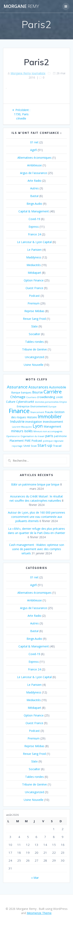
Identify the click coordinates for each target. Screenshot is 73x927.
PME (28, 441)
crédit (59, 397)
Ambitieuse (34, 165)
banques (26, 392)
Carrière (53, 391)
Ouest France (34, 288)
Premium (34, 303)
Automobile (57, 387)
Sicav (34, 445)
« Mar (35, 878)
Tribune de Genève (34, 349)
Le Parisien (34, 250)
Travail (57, 446)
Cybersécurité (25, 402)
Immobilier (50, 416)
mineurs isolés (22, 431)
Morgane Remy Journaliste (28, 73)
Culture (10, 402)
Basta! (34, 196)
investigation (33, 422)
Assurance (17, 387)
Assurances (38, 386)
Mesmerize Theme (39, 913)
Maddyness (33, 257)
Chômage (17, 396)
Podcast (34, 296)
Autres (34, 188)
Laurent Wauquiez (22, 426)
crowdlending (46, 397)
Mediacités (34, 265)
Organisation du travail (32, 436)
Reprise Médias (34, 311)
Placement (17, 440)
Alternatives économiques (34, 157)
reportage (17, 446)
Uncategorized (34, 357)
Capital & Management (33, 211)
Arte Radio (34, 180)
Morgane (21, 6)
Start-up (45, 445)
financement (37, 412)
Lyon (38, 426)
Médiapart (34, 273)
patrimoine (60, 436)
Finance (19, 411)
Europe (52, 406)
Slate (34, 326)
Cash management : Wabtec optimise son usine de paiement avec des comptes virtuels (36, 549)
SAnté (26, 445)
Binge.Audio (34, 204)
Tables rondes (34, 342)
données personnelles (47, 402)
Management (52, 426)
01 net (34, 142)
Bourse (37, 392)
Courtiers (31, 397)
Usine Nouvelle (33, 365)
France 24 (34, 234)
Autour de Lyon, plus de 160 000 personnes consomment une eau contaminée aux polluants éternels (36, 517)
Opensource (13, 436)
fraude (49, 412)
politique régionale (53, 440)
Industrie (17, 421)
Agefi (33, 150)
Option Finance (34, 280)
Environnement (39, 406)
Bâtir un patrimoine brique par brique (35, 484)
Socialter (34, 334)
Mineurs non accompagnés (47, 431)
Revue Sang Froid (34, 319)
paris (49, 435)
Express (34, 227)
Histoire (32, 417)
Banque (15, 392)
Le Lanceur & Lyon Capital (34, 242)
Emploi (63, 402)
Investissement (53, 421)
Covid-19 (34, 219)
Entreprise (23, 406)
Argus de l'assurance (33, 173)
